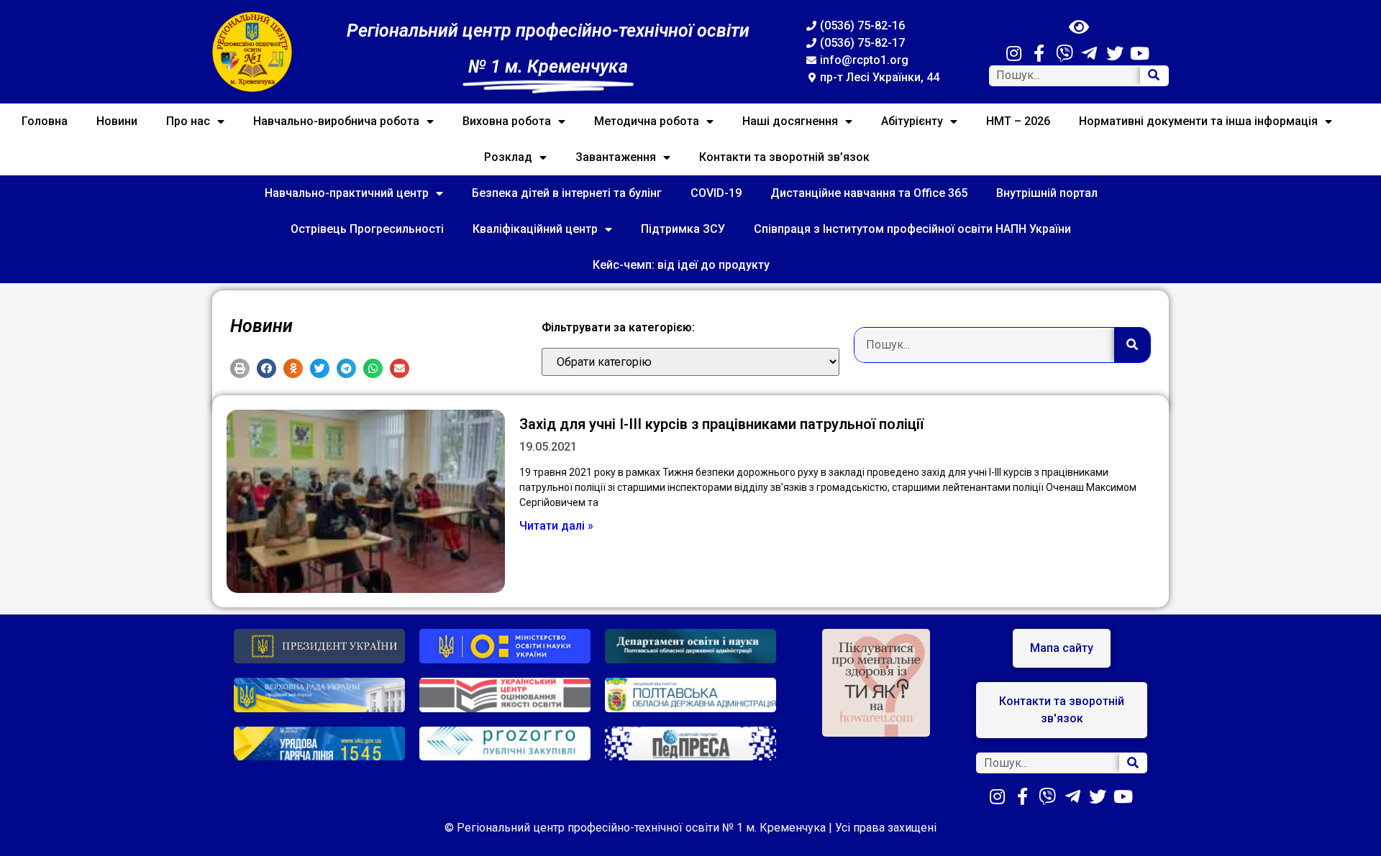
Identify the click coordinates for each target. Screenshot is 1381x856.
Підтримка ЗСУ (683, 229)
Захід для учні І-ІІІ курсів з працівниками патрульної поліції (721, 424)
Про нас (188, 121)
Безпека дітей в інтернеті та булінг (567, 193)
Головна (45, 121)
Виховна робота (506, 121)
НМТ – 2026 (1018, 121)
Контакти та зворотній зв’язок (784, 157)
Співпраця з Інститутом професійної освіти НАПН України (912, 229)
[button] (240, 368)
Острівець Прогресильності (367, 229)
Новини (116, 121)
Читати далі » (556, 526)
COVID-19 (716, 193)
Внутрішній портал (1047, 193)
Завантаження (615, 157)
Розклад (508, 157)
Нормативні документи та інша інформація (1198, 121)
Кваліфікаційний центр (535, 229)
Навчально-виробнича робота (336, 121)
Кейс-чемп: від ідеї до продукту (681, 265)
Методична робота (646, 121)
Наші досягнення (790, 121)
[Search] (1153, 76)
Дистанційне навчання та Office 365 (868, 193)
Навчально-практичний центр (347, 193)
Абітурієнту (912, 121)
